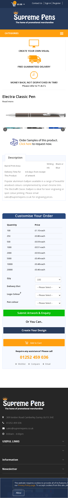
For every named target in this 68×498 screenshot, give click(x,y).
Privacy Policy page (26, 485)
